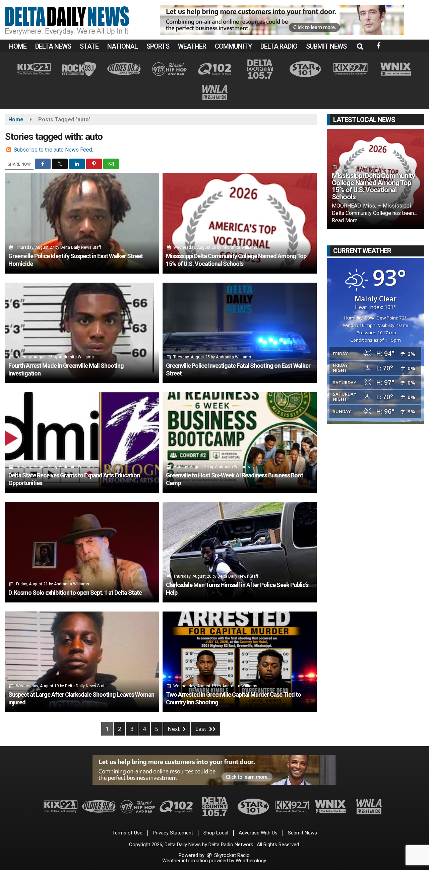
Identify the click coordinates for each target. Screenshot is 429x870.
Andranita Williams (239, 247)
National (122, 46)
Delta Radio (278, 46)
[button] (360, 46)
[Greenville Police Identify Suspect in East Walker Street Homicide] (82, 223)
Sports (157, 46)
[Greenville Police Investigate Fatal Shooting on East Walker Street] (240, 333)
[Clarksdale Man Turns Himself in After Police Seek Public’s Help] (240, 552)
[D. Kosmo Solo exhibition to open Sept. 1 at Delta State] (82, 552)
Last (201, 729)
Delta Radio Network (230, 845)
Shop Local (215, 833)
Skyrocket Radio (231, 855)
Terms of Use (127, 833)
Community (233, 46)
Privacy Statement (173, 833)
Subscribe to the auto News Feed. (53, 150)
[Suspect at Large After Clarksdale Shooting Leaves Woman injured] (82, 662)
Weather (192, 46)
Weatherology (251, 861)
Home (17, 46)
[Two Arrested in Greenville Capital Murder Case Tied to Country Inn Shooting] (240, 662)
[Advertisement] (282, 20)
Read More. (345, 220)
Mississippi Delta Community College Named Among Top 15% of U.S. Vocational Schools (373, 186)
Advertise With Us (258, 833)
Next (174, 729)
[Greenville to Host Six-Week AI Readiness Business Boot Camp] (240, 442)
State (89, 46)
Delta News (53, 46)
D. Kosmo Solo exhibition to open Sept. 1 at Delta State (75, 592)
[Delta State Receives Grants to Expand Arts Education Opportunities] (82, 442)
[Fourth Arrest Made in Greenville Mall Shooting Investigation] (82, 333)
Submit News (326, 46)
